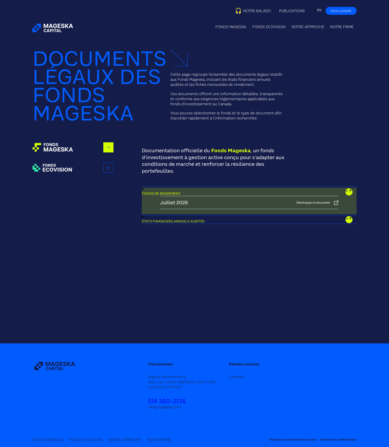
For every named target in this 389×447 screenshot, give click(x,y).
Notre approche (308, 27)
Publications (292, 11)
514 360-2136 (167, 401)
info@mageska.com (164, 407)
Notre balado (257, 11)
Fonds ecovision (268, 27)
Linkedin (236, 377)
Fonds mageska (230, 27)
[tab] (72, 147)
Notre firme (342, 27)
